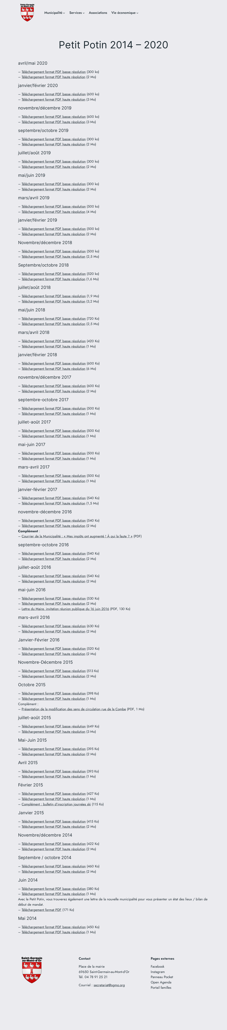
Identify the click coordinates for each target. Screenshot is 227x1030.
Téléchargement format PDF (41, 909)
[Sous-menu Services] (84, 13)
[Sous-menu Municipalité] (64, 13)
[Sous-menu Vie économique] (137, 13)
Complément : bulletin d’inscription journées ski (56, 804)
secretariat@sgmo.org (109, 985)
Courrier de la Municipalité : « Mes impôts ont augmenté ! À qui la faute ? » (77, 536)
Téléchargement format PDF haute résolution (53, 76)
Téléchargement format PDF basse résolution (54, 71)
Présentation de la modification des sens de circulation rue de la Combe (74, 709)
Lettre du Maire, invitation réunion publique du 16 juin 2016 (65, 608)
